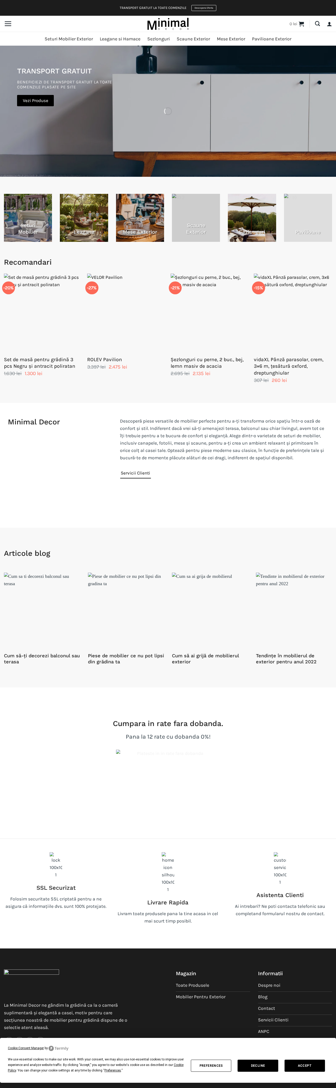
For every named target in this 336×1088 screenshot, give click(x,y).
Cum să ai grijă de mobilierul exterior (205, 659)
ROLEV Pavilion (104, 359)
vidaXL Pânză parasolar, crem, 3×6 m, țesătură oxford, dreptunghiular (288, 366)
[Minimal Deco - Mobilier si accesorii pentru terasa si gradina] (168, 23)
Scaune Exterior (193, 38)
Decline (258, 1066)
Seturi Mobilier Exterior (69, 38)
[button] (8, 23)
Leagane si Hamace (120, 38)
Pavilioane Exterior (271, 38)
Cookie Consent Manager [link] (26, 1048)
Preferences (211, 1066)
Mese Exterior (231, 38)
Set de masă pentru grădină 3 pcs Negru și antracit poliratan (39, 362)
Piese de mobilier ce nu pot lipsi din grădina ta (126, 659)
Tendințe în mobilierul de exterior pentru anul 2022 (286, 659)
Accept (305, 1066)
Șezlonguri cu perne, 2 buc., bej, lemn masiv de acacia (207, 362)
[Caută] (317, 23)
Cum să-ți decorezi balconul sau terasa (42, 659)
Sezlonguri (158, 38)
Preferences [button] (112, 1070)
